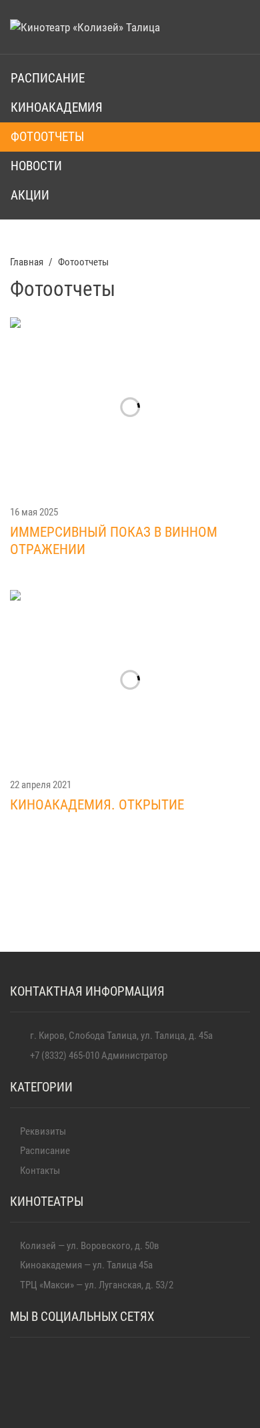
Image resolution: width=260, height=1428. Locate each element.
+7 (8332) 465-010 (64, 1056)
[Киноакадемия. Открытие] (130, 680)
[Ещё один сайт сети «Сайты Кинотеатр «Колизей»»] (85, 26)
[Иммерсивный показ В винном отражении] (130, 407)
